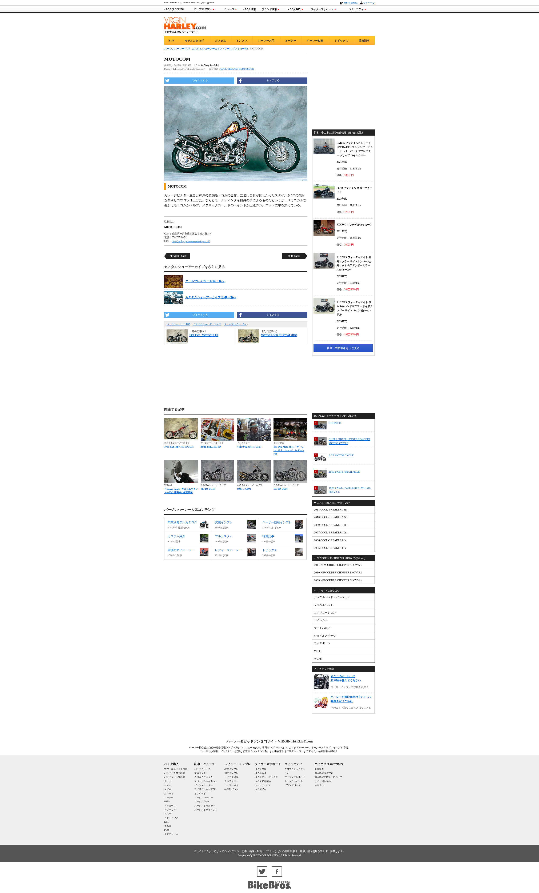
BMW (167, 801)
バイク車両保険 (263, 781)
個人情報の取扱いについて (328, 777)
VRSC (317, 651)
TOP (171, 40)
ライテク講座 (231, 777)
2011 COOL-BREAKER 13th (330, 509)
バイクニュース (202, 769)
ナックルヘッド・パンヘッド (332, 597)
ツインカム (321, 620)
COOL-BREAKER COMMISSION (237, 69)
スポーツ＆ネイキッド (205, 781)
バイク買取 (294, 9)
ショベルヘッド (323, 604)
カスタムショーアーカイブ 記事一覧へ (210, 297)
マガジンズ (200, 773)
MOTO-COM (208, 489)
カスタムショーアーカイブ (207, 324)
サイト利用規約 (323, 781)
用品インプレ (231, 773)
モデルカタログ (194, 40)
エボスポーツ (322, 643)
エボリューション (325, 612)
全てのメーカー (172, 834)
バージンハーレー (203, 797)
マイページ (369, 2)
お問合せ (319, 785)
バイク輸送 (260, 773)
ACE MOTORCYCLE (341, 455)
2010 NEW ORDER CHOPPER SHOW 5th (338, 572)
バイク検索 (249, 9)
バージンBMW (201, 801)
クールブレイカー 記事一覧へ (204, 281)
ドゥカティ (170, 805)
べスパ (167, 813)
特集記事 (364, 40)
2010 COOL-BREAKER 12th (330, 517)
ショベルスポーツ (325, 635)
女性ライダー (231, 781)
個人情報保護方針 (324, 773)
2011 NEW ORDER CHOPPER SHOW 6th (338, 564)
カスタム (220, 40)
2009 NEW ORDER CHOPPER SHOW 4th (338, 580)
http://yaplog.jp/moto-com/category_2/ (191, 241)
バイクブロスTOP (174, 9)
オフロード (200, 793)
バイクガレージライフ (266, 777)
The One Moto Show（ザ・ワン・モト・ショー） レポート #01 (289, 450)
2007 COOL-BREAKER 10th (330, 532)
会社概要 (319, 769)
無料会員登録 (351, 2)
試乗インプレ (231, 769)
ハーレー (168, 797)
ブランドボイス (292, 785)
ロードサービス (263, 785)
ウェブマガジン (203, 9)
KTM (166, 822)
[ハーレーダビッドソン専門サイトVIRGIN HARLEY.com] (185, 24)
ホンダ (167, 781)
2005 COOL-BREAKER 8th (330, 547)
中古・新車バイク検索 (175, 769)
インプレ (241, 40)
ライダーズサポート (322, 9)
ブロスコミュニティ (294, 769)
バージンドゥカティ (204, 805)
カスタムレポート (293, 781)
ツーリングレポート (294, 777)
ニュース (229, 9)
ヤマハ (167, 785)
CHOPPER (335, 423)
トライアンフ (171, 817)
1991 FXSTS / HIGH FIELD (344, 471)
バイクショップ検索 (174, 777)
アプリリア (170, 809)
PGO (166, 830)
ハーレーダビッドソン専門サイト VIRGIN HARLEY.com (270, 741)
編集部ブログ (231, 789)
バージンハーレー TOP (178, 324)
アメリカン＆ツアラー (205, 789)
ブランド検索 (269, 9)
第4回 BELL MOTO (211, 446)
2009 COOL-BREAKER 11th (330, 524)
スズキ (167, 789)
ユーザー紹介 (231, 785)
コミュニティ (356, 9)
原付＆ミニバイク (203, 777)
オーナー (290, 40)
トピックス (341, 40)
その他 (318, 658)
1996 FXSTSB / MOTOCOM (178, 446)
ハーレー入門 (266, 40)
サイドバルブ (322, 627)
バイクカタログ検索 (174, 773)
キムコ (167, 826)
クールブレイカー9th (235, 324)
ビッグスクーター (203, 785)
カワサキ (168, 793)
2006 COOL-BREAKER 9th (330, 540)
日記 (286, 773)
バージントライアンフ (205, 809)
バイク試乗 (260, 789)
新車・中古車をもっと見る (343, 348)
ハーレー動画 (315, 40)
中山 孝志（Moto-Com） (250, 446)
